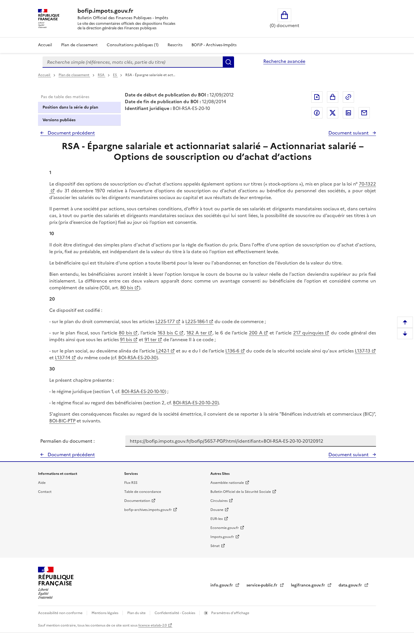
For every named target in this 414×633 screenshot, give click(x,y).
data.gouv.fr (351, 585)
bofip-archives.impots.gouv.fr (148, 509)
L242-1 (162, 350)
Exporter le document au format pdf (316, 97)
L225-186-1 (196, 321)
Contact (45, 491)
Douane (216, 509)
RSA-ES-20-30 (142, 357)
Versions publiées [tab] (59, 120)
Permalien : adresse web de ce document (348, 97)
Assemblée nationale (227, 482)
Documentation (137, 500)
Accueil (45, 45)
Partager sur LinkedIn (348, 112)
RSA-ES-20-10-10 (148, 391)
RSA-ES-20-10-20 (199, 402)
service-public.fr (262, 585)
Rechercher (228, 62)
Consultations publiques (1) (133, 45)
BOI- (123, 357)
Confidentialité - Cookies (175, 613)
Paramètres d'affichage (229, 613)
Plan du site (136, 613)
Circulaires (219, 500)
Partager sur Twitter (332, 112)
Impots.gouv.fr (222, 536)
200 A (255, 332)
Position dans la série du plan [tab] (70, 107)
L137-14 (62, 357)
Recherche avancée (284, 61)
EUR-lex (216, 518)
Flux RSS (130, 482)
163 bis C (168, 332)
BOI (125, 391)
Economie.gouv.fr (224, 527)
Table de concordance (142, 491)
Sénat (215, 545)
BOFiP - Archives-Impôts (214, 45)
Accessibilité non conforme (60, 613)
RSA (101, 75)
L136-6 (232, 350)
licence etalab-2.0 (152, 625)
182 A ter (196, 332)
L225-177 (165, 321)
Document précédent (70, 132)
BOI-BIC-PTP (62, 420)
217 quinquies (308, 332)
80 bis (126, 287)
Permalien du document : (67, 441)
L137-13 (362, 350)
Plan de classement (79, 45)
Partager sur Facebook (316, 112)
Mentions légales (105, 613)
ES (115, 75)
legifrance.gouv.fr (308, 585)
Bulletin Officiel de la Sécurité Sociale (240, 491)
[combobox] (133, 62)
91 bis (126, 339)
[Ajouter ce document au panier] (332, 97)
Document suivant (349, 132)
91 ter (150, 339)
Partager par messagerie (364, 112)
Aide (42, 482)
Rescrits (175, 45)
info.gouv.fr (222, 585)
